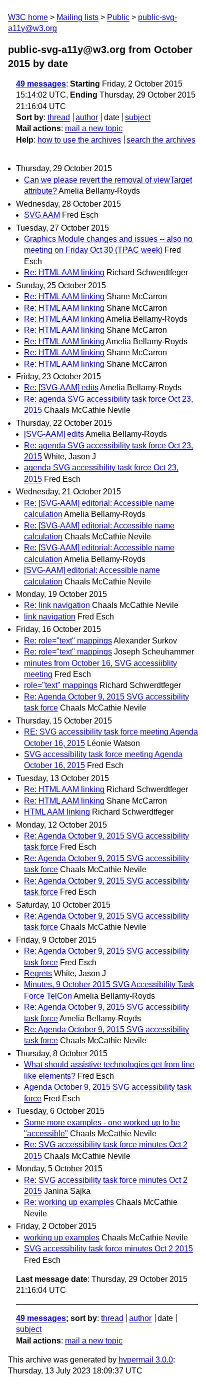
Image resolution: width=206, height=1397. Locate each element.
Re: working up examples (69, 1202)
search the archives (161, 140)
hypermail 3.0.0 (145, 1359)
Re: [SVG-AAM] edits (61, 387)
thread (59, 117)
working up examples (62, 1237)
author (87, 117)
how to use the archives (79, 140)
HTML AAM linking (57, 812)
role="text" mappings (61, 685)
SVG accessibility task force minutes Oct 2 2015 (108, 1248)
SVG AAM (42, 215)
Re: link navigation (57, 605)
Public (118, 17)
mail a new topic (93, 128)
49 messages (41, 84)
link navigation (50, 616)
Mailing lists (77, 17)
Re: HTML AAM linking (64, 272)
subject (137, 117)
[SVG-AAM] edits (54, 434)
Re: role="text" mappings (68, 640)
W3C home (28, 17)
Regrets (38, 973)
